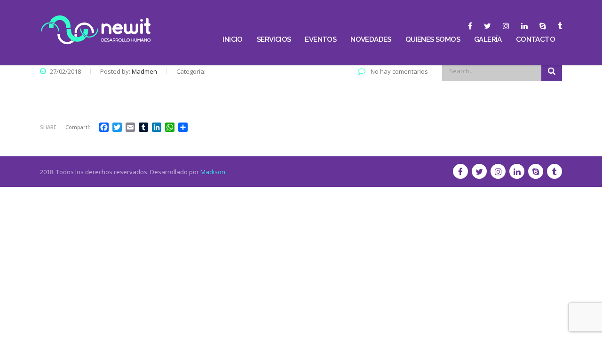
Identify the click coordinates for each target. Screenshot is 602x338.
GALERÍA (488, 39)
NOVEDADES (370, 39)
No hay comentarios (398, 71)
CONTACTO (535, 39)
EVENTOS (320, 39)
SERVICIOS (274, 39)
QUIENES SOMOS (432, 39)
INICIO (232, 39)
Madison (212, 172)
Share (48, 127)
